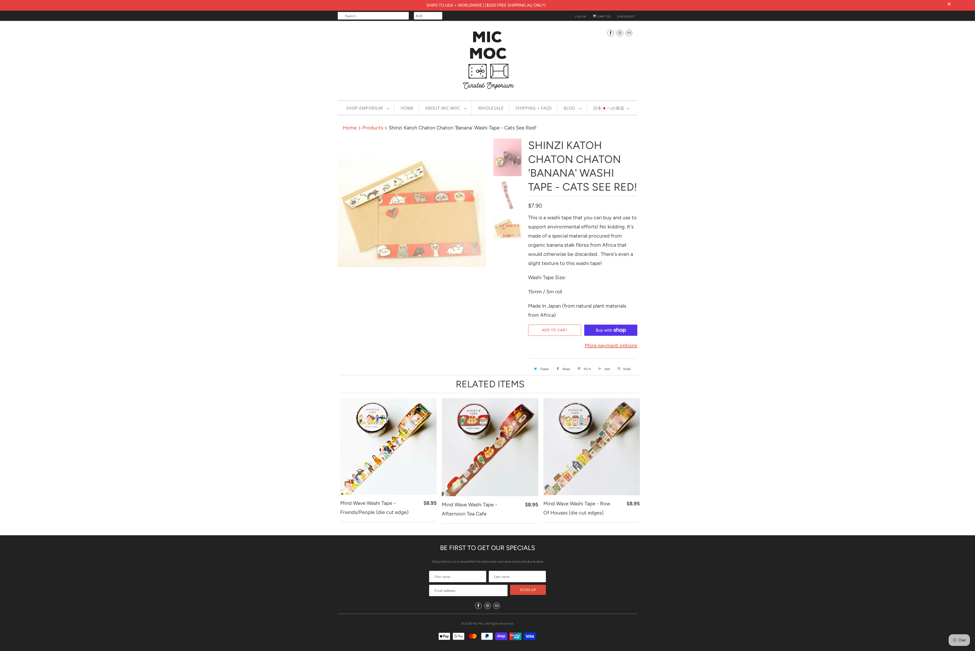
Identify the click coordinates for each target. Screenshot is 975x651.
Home (407, 108)
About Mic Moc (443, 108)
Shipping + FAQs (533, 108)
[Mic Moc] (487, 60)
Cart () (603, 16)
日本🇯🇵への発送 (608, 108)
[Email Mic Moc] (629, 33)
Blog (570, 108)
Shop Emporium (365, 108)
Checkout (626, 16)
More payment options (611, 345)
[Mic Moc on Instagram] (619, 33)
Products (372, 128)
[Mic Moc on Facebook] (610, 33)
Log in (580, 16)
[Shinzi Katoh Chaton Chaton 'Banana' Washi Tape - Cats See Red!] (412, 213)
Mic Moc (478, 623)
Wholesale (491, 108)
